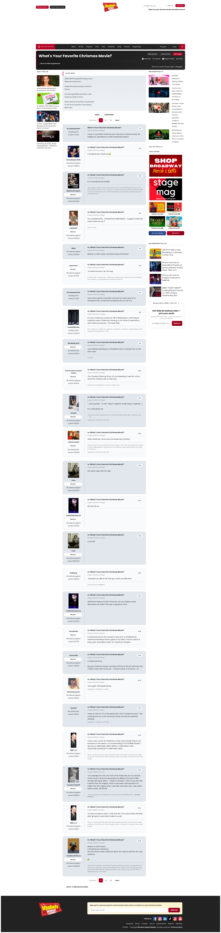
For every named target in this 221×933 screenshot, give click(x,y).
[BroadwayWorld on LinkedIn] (165, 919)
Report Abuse (169, 59)
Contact (144, 924)
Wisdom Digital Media (147, 927)
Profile (73, 195)
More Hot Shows (157, 233)
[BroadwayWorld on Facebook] (155, 919)
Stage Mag (136, 47)
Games (127, 47)
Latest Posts (165, 54)
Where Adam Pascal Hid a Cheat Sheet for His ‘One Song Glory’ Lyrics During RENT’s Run (79, 105)
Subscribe (109, 115)
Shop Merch (43, 7)
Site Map (179, 924)
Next (117, 120)
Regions (171, 924)
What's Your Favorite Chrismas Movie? (104, 127)
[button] (182, 46)
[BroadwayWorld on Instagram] (160, 919)
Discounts (175, 233)
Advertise (129, 924)
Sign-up (170, 5)
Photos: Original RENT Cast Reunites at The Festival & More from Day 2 (46, 120)
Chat (97, 47)
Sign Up (174, 910)
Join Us (152, 924)
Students (111, 47)
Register (163, 47)
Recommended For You (158, 243)
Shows (81, 47)
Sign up (177, 323)
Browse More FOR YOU (165, 303)
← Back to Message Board (49, 63)
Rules (181, 59)
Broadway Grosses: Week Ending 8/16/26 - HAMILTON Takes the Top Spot (47, 140)
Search (157, 59)
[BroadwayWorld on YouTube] (180, 919)
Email (97, 115)
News (74, 47)
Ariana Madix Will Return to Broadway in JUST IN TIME (46, 83)
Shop (119, 47)
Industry (89, 47)
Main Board (152, 54)
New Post (147, 59)
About (137, 924)
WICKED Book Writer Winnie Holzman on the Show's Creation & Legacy (178, 136)
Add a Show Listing (57, 7)
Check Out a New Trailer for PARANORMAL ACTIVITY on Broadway (177, 94)
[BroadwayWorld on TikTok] (170, 919)
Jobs (103, 47)
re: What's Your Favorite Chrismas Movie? (105, 147)
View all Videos (155, 147)
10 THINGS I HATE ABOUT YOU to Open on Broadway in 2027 (48, 101)
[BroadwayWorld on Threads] (175, 919)
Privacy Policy (176, 927)
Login (175, 47)
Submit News (161, 924)
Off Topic (177, 54)
